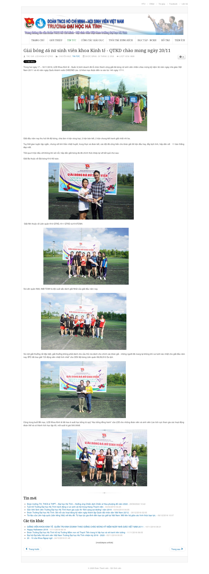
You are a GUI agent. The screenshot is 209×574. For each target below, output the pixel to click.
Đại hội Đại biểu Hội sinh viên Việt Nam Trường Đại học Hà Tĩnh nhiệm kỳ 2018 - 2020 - (74, 535)
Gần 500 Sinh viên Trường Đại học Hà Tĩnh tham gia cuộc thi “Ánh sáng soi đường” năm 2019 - (78, 509)
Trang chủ (38, 40)
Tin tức (71, 40)
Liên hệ (185, 3)
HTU (143, 3)
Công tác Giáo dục (92, 40)
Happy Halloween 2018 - (46, 529)
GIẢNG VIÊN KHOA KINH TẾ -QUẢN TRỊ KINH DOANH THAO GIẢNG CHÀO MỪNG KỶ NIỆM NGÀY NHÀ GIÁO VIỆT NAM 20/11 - (94, 526)
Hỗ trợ (165, 40)
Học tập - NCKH (147, 40)
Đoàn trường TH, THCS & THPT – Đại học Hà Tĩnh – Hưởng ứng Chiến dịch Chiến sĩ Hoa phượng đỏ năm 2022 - (86, 503)
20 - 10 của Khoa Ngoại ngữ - (48, 538)
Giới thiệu (55, 40)
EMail (152, 3)
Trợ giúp (162, 3)
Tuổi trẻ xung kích (121, 40)
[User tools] (182, 57)
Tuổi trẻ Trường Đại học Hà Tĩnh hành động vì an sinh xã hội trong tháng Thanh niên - (74, 506)
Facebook (173, 3)
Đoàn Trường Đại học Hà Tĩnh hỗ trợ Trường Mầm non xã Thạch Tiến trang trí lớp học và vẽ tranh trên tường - (85, 532)
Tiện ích (180, 40)
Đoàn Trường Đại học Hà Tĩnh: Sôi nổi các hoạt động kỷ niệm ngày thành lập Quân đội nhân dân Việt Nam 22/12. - (87, 512)
